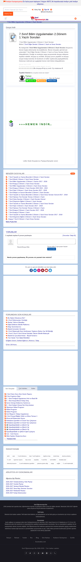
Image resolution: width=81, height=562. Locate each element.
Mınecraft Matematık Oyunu (15, 418)
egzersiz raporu (18, 460)
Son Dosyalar (9, 388)
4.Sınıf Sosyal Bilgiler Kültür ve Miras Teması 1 (21, 416)
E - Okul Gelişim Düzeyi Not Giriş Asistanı (20, 405)
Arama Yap (8, 13)
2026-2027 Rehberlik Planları (15, 490)
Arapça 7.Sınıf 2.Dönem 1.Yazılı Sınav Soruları (24, 219)
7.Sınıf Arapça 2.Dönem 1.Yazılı (19, 212)
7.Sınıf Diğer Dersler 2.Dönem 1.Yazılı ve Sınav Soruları (42, 44)
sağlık (58, 463)
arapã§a (36, 460)
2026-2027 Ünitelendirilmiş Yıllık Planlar (19, 482)
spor (13, 456)
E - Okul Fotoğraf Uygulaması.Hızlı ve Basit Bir (21, 398)
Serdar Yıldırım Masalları (15, 322)
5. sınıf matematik (68, 463)
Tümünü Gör (11, 439)
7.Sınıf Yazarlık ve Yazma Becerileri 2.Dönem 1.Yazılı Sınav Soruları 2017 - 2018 (35, 214)
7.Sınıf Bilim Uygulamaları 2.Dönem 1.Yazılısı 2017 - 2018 (27, 181)
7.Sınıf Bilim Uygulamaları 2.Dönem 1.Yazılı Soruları (24, 22)
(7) (29, 68)
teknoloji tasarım (11, 463)
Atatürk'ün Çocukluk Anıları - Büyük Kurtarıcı (22, 335)
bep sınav (28, 460)
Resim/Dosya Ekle (23, 247)
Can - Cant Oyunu (12, 434)
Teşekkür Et (31, 80)
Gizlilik (72, 538)
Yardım (24, 538)
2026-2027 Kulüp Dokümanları (16, 493)
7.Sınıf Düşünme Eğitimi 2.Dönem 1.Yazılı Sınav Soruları (27, 217)
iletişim (69, 514)
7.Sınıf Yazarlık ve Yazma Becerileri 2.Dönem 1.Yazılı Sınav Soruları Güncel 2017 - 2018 (38, 195)
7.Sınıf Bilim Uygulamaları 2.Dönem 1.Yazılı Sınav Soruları (27, 186)
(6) (27, 68)
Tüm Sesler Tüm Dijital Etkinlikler (18, 338)
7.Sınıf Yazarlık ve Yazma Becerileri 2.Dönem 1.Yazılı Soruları (29, 177)
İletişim (8, 538)
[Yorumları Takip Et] (69, 235)
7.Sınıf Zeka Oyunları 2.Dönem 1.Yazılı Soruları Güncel (26, 199)
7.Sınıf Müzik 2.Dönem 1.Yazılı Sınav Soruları (23, 179)
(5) (25, 68)
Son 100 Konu (12, 344)
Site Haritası (46, 538)
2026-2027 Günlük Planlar (14, 484)
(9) (32, 68)
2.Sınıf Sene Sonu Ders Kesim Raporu (19, 394)
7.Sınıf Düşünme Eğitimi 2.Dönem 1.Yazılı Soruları (25, 201)
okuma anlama (66, 456)
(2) (21, 68)
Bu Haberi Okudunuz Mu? (16, 318)
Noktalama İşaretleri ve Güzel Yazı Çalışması (21, 420)
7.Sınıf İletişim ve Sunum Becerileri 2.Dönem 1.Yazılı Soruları (28, 192)
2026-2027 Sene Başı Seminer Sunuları (19, 488)
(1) (19, 68)
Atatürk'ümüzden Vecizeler (16, 329)
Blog (37, 538)
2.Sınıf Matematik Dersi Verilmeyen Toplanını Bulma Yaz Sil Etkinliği (30, 331)
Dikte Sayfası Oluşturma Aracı (16, 436)
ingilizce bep (46, 456)
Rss (31, 538)
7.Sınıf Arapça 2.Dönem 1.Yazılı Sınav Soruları (24, 183)
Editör (33, 388)
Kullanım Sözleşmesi (60, 538)
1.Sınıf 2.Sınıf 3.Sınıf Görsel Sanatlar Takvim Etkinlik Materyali (28, 333)
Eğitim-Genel (11, 340)
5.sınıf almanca (22, 456)
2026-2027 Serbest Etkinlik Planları (17, 486)
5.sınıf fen (44, 460)
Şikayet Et (42, 80)
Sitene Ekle (52, 80)
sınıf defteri (53, 460)
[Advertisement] (40, 104)
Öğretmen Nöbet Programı (15, 407)
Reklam (16, 538)
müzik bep (56, 456)
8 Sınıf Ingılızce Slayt (13, 396)
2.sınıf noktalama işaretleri (26, 463)
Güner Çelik (29, 78)
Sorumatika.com (40, 542)
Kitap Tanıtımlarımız (14, 327)
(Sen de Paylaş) (54, 78)
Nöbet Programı (11, 409)
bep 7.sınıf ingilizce (34, 456)
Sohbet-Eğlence (22, 340)
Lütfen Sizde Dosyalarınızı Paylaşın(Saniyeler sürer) (40, 161)
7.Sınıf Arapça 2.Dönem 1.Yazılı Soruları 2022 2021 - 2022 (28, 188)
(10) (33, 68)
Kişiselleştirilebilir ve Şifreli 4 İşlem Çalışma (20, 431)
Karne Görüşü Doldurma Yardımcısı (18, 403)
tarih (8, 456)
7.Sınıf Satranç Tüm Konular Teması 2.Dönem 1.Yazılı (26, 197)
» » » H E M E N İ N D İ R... (35, 124)
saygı (52, 463)
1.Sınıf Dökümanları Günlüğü (17, 320)
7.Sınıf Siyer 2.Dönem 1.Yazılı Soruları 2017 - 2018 (25, 206)
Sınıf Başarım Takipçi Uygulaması (17, 414)
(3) (22, 68)
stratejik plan (62, 460)
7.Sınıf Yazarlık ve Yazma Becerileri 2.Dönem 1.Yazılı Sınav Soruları (31, 203)
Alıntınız (31, 340)
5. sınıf (9, 460)
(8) (30, 68)
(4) (24, 68)
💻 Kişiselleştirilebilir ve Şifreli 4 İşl (17, 425)
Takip (37, 340)
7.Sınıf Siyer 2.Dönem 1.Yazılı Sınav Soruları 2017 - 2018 (27, 190)
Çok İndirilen (23, 388)
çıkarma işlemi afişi (42, 463)
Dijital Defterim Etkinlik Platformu (18, 324)
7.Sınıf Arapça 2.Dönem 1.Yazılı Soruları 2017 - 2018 (26, 210)
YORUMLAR (11, 232)
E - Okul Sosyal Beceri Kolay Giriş (17, 401)
